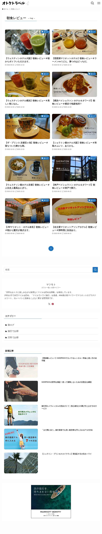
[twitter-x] (49, 304)
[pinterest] (52, 304)
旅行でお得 (13, 331)
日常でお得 (13, 337)
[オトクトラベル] (15, 3)
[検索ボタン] (92, 3)
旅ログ (11, 325)
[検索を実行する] (95, 269)
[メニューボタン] (99, 3)
